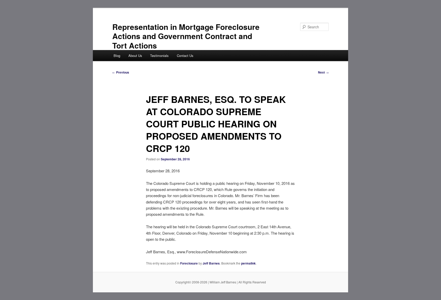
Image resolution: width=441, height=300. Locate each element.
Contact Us (185, 55)
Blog (117, 55)
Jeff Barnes (211, 263)
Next (323, 72)
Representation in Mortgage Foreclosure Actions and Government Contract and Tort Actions (186, 36)
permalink (248, 263)
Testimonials (159, 55)
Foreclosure (189, 263)
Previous (120, 72)
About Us (135, 55)
